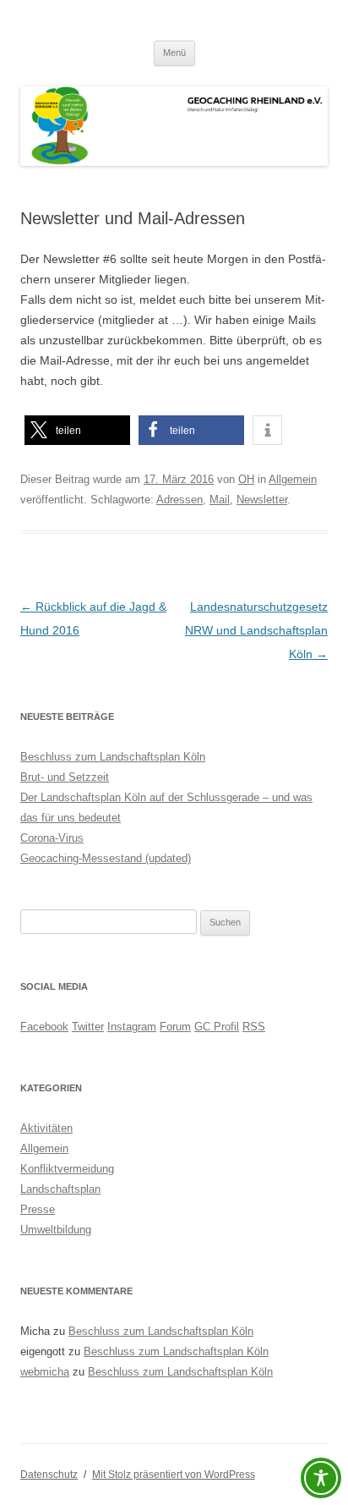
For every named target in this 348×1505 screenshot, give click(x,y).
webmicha (44, 1371)
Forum (175, 1026)
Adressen (179, 499)
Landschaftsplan (60, 1189)
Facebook (44, 1026)
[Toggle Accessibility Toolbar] (321, 1478)
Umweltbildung (55, 1229)
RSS (253, 1026)
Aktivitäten (46, 1128)
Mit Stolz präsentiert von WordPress (173, 1474)
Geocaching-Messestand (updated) (105, 858)
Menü (174, 52)
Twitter (88, 1026)
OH (246, 479)
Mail (219, 499)
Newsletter (262, 499)
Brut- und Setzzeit (64, 777)
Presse (37, 1209)
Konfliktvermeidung (67, 1168)
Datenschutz (49, 1474)
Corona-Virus (52, 838)
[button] (77, 430)
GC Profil (216, 1026)
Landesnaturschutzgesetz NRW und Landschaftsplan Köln (256, 630)
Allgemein (293, 479)
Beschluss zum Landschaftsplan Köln (112, 756)
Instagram (131, 1026)
